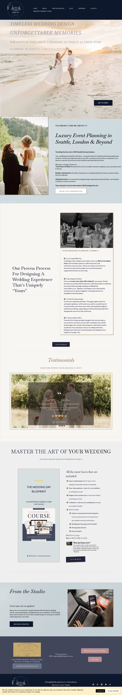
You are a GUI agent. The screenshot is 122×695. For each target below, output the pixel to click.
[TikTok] (110, 684)
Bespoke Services (58, 8)
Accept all (100, 691)
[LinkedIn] (102, 684)
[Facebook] (93, 684)
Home (35, 8)
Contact (94, 8)
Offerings (81, 8)
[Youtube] (106, 684)
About (44, 8)
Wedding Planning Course (42, 11)
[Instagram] (97, 684)
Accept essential (113, 691)
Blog (71, 8)
